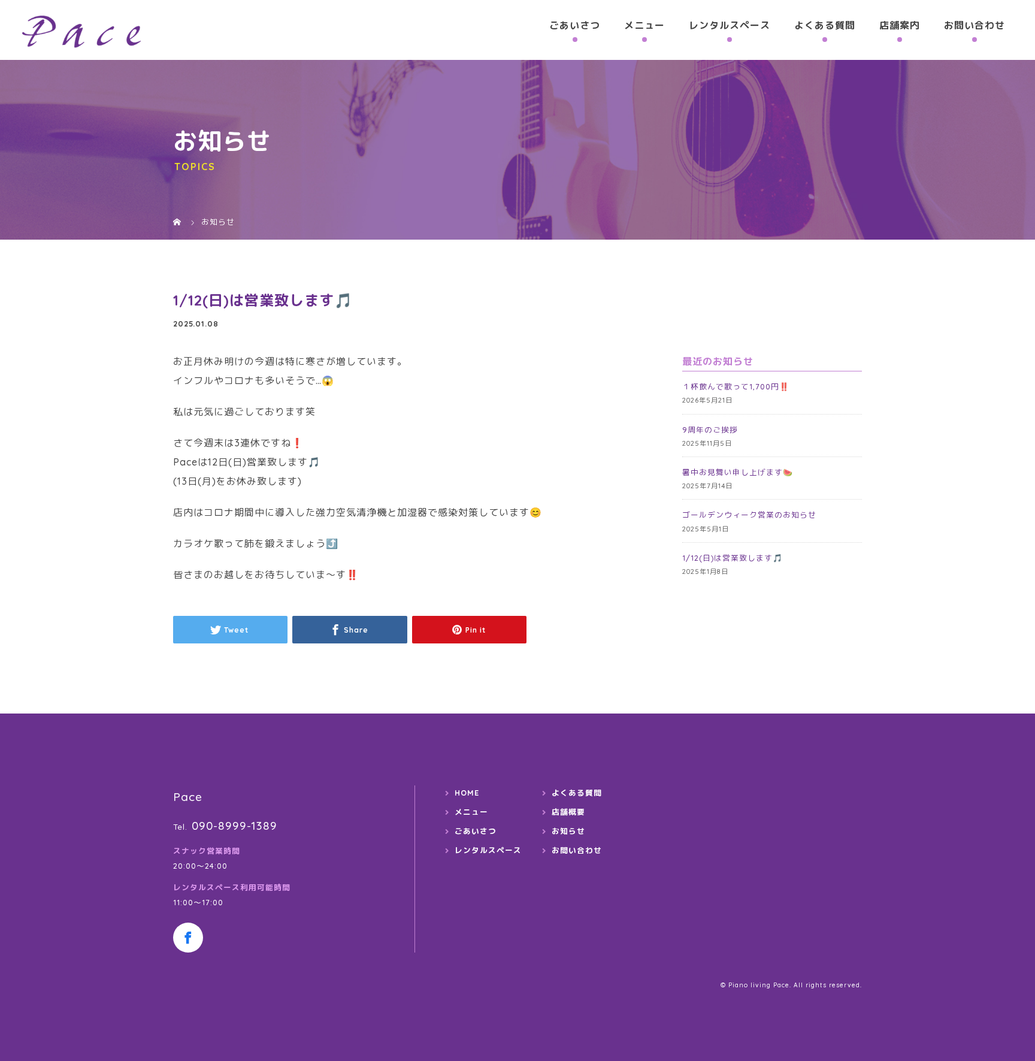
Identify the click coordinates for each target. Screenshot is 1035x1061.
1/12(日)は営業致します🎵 (732, 558)
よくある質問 (824, 25)
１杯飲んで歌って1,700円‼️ (735, 386)
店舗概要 (568, 812)
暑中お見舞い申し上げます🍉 (737, 472)
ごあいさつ (574, 25)
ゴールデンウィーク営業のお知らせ (749, 514)
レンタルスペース (729, 25)
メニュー (644, 25)
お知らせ (568, 831)
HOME (467, 792)
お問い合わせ (974, 25)
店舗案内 (899, 25)
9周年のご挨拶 (710, 429)
